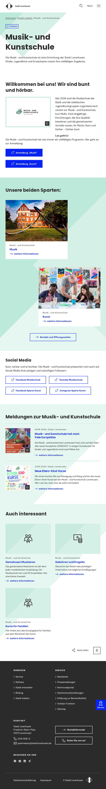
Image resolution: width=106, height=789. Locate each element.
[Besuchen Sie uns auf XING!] (29, 761)
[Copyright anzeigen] (47, 123)
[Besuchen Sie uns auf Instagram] (19, 761)
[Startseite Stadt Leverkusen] (89, 780)
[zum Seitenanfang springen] (96, 650)
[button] (12, 26)
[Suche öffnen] (81, 6)
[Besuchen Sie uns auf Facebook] (15, 761)
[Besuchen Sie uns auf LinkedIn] (24, 761)
